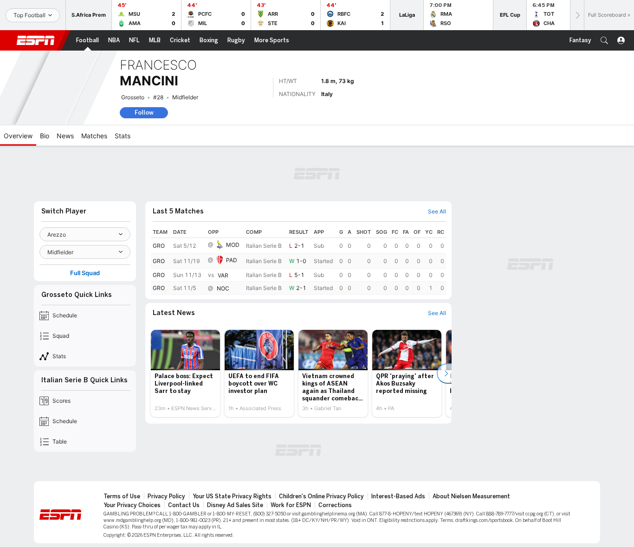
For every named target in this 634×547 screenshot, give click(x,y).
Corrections (335, 505)
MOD (232, 244)
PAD (231, 260)
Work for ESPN (291, 505)
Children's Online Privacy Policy (321, 496)
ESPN (36, 40)
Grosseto (132, 97)
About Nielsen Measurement (471, 496)
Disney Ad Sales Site (235, 505)
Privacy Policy (166, 496)
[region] (298, 260)
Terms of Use (122, 496)
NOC (223, 288)
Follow (144, 112)
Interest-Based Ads (398, 496)
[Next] (577, 15)
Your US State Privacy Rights (232, 496)
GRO (159, 245)
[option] (185, 373)
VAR (223, 275)
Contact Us (184, 505)
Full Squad (85, 273)
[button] (604, 40)
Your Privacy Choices (132, 505)
